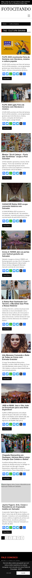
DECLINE (8, 573)
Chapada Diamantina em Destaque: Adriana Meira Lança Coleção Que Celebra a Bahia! (16, 457)
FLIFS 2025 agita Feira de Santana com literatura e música (13, 106)
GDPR (20, 569)
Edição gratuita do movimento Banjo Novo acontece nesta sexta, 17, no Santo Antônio (14, 2)
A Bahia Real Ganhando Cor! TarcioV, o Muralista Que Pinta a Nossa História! (15, 303)
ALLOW (23, 573)
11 (18, 538)
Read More (6, 78)
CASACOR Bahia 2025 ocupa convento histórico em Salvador (15, 206)
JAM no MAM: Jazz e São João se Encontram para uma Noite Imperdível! (15, 407)
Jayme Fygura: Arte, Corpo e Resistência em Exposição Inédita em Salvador (14, 506)
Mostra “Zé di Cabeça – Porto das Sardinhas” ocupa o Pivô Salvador (15, 156)
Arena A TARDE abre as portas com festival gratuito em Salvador (15, 253)
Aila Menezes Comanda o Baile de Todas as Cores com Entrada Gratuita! (15, 357)
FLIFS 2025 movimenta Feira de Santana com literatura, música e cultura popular (16, 59)
